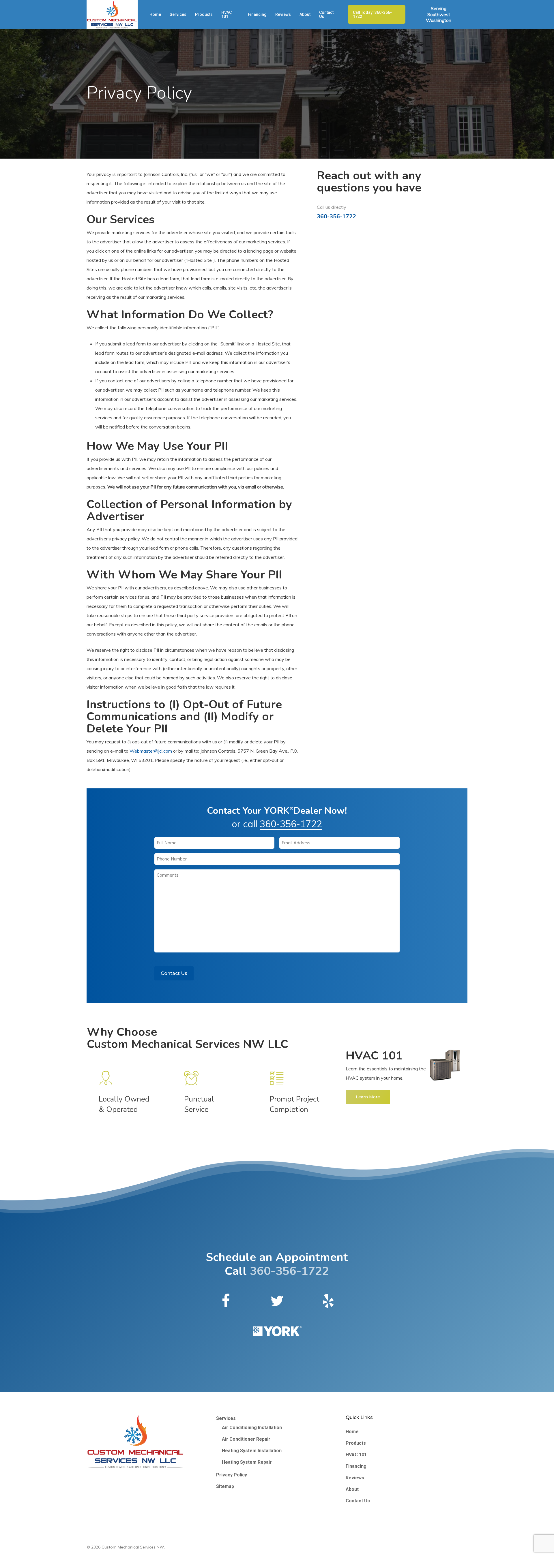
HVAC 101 (356, 1454)
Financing (356, 1466)
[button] (368, 1097)
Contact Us (174, 973)
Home (352, 1431)
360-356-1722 (336, 216)
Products (356, 1443)
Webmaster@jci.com (151, 751)
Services (226, 1418)
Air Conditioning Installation (252, 1427)
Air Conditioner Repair (246, 1439)
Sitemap (225, 1486)
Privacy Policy (231, 1475)
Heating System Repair (247, 1462)
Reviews (355, 1477)
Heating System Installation (252, 1450)
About (352, 1489)
